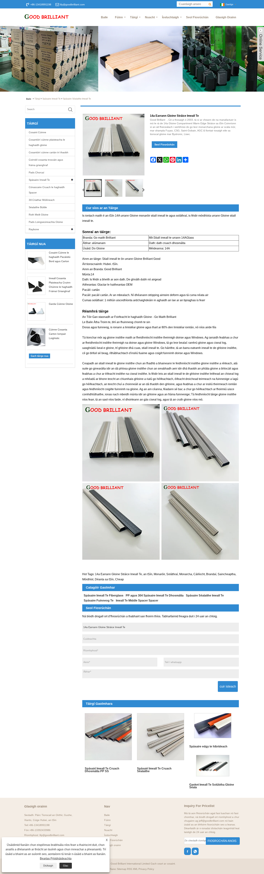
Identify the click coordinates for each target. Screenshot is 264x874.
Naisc (113, 869)
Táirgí (134, 17)
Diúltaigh (48, 865)
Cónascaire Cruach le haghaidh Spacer (47, 190)
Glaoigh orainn (226, 17)
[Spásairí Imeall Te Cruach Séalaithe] (160, 737)
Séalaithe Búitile (38, 207)
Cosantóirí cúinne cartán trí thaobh (48, 152)
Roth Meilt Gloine (38, 214)
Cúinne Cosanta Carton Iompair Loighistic (58, 334)
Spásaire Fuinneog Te (99, 600)
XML (135, 869)
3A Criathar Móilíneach (42, 199)
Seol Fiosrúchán (197, 17)
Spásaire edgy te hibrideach (208, 746)
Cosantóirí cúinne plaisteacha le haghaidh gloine (47, 142)
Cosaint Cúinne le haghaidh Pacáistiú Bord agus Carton (59, 257)
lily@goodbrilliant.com (72, 4)
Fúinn (119, 17)
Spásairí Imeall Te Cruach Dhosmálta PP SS (102, 770)
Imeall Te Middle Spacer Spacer (137, 600)
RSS (129, 869)
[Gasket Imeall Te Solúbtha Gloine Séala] (213, 766)
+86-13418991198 (39, 825)
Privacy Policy (146, 869)
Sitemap (121, 869)
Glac (65, 865)
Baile (104, 17)
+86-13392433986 (39, 830)
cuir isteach (228, 686)
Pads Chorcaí (36, 172)
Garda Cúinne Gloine (61, 303)
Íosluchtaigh (170, 17)
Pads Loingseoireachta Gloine (46, 222)
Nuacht (150, 17)
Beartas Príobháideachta (55, 858)
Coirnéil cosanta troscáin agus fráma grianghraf (46, 162)
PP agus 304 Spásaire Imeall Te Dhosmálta (155, 595)
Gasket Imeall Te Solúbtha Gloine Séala (211, 786)
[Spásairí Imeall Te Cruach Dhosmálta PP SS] (108, 737)
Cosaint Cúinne (37, 132)
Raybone (34, 229)
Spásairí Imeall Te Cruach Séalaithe (154, 770)
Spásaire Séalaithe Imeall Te (77, 99)
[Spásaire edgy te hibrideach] (213, 726)
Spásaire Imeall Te (51, 99)
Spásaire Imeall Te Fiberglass (103, 595)
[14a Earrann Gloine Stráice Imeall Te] (93, 188)
